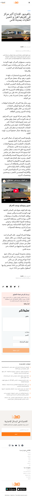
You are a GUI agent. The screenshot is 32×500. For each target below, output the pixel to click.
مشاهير (28, 463)
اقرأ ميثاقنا (26, 303)
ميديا (29, 459)
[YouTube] (16, 445)
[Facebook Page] (22, 445)
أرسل (16, 434)
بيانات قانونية (27, 475)
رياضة (29, 461)
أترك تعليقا (16, 350)
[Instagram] (10, 445)
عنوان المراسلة (24, 342)
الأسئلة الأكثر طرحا (26, 471)
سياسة (28, 452)
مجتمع (29, 456)
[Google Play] (11, 489)
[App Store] (21, 489)
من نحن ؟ (28, 469)
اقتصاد (28, 10)
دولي (29, 465)
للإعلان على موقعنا (26, 473)
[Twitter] (19, 445)
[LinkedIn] (13, 445)
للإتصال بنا (28, 477)
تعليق (27, 316)
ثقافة (29, 457)
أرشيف (29, 478)
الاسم (27, 335)
